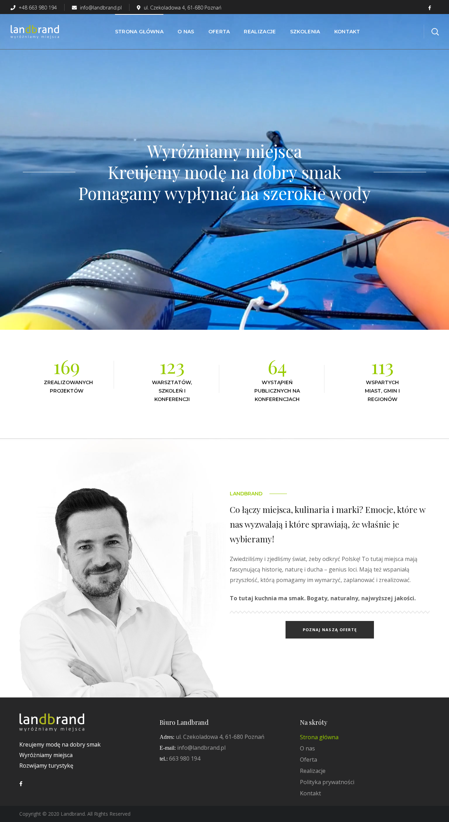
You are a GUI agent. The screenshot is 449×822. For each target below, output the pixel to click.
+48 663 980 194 (37, 7)
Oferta (308, 759)
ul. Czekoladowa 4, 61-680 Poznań (182, 7)
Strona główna (319, 737)
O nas (307, 748)
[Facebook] (20, 783)
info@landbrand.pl (100, 7)
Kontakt (310, 793)
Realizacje (313, 771)
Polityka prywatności (327, 782)
